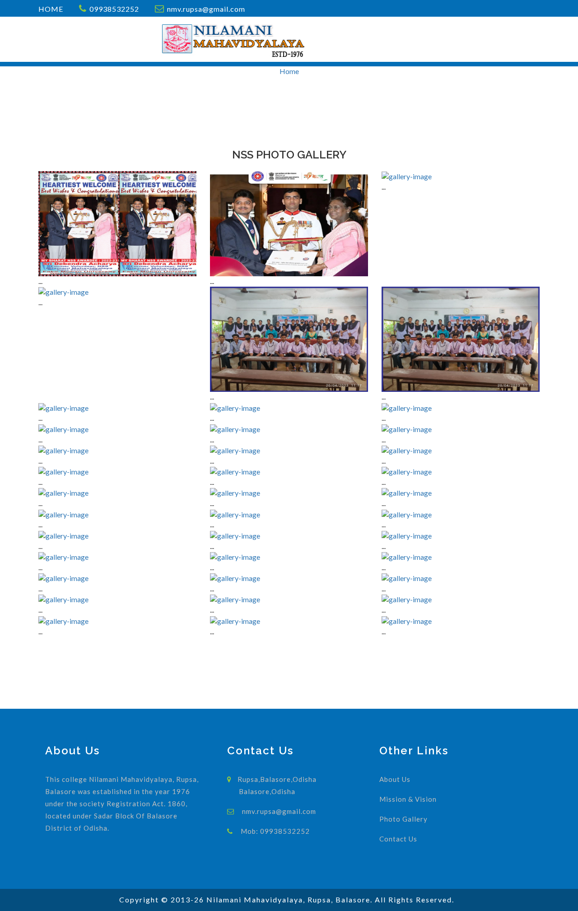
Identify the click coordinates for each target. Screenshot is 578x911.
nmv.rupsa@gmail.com (206, 9)
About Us (394, 779)
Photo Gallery (403, 819)
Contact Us (398, 839)
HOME (50, 9)
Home (289, 71)
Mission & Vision (408, 799)
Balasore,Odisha (267, 791)
